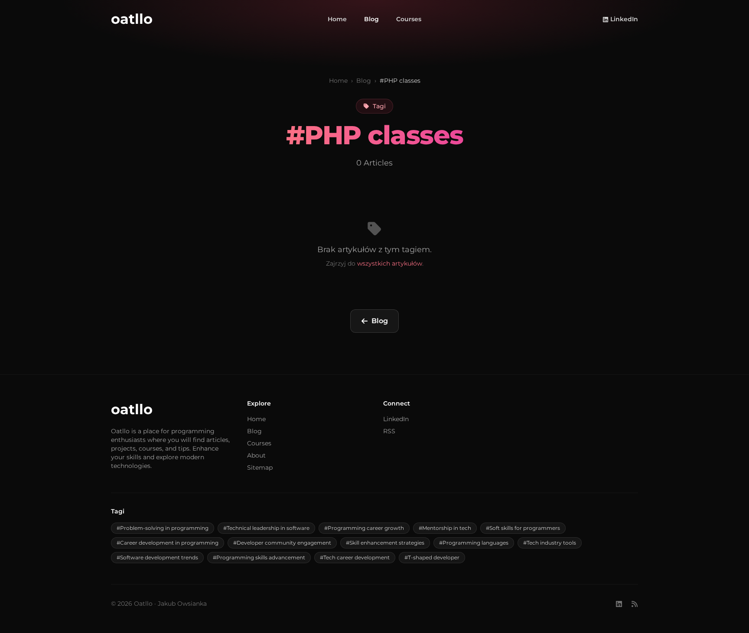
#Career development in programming (167, 542)
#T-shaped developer (431, 557)
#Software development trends (157, 557)
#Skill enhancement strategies (385, 542)
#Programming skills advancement (259, 557)
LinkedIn (624, 19)
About (256, 455)
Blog (371, 19)
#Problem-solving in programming (162, 528)
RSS (389, 431)
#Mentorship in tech (445, 528)
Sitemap (260, 467)
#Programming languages (473, 542)
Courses (408, 19)
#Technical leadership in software (266, 528)
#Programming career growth (364, 528)
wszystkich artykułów (389, 263)
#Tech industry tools (549, 542)
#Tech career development (355, 557)
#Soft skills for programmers (523, 528)
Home (337, 19)
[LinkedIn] (618, 603)
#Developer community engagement (282, 542)
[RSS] (634, 603)
